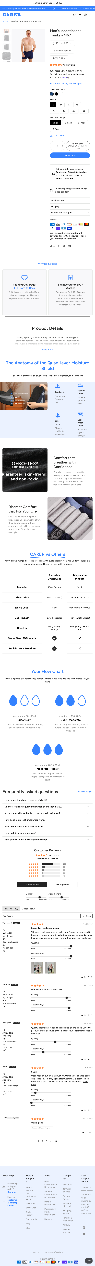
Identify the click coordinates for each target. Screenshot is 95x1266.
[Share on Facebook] (58, 246)
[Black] (56, 94)
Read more (47, 349)
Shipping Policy (67, 1212)
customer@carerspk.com (12, 1202)
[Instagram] (84, 1227)
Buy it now (70, 155)
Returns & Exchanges (68, 1219)
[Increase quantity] (62, 145)
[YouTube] (84, 1234)
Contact (11, 1192)
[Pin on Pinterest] (69, 246)
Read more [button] (86, 938)
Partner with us (66, 1231)
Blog (28, 1228)
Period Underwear (49, 1203)
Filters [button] (88, 916)
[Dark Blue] (51, 94)
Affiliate (66, 1225)
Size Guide (31, 1207)
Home (5, 21)
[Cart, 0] (80, 14)
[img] (37, 924)
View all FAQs (84, 791)
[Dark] (85, 14)
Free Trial (30, 1203)
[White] (61, 94)
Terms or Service (67, 1190)
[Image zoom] (28, 45)
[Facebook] (84, 1221)
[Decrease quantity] (52, 145)
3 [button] (46, 1141)
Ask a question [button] (63, 884)
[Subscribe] (90, 1188)
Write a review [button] (32, 884)
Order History (29, 1213)
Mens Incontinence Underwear (50, 1184)
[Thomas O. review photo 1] (37, 968)
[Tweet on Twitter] (64, 246)
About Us (67, 1184)
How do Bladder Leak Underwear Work (31, 1193)
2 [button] (42, 1141)
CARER (51, 1259)
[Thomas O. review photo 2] (51, 968)
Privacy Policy (66, 1197)
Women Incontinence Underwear (50, 1194)
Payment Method (67, 1205)
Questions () (29, 908)
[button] (91, 14)
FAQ (28, 1223)
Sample (48, 1219)
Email (85, 1187)
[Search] (74, 14)
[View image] (6, 29)
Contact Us (31, 1219)
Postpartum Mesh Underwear (50, 1212)
